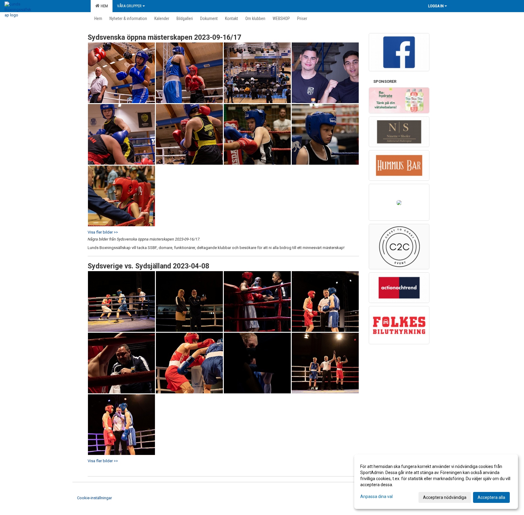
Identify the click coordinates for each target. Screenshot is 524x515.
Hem (103, 6)
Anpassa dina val (376, 496)
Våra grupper (129, 6)
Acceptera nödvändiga (444, 497)
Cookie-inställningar (94, 498)
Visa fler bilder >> (103, 232)
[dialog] (436, 481)
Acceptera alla (491, 497)
